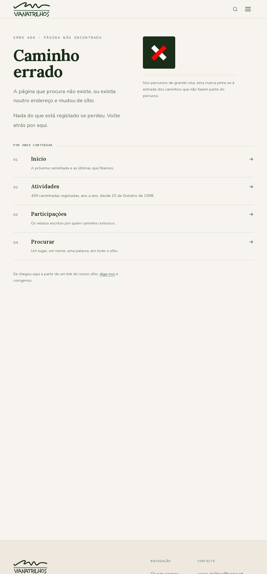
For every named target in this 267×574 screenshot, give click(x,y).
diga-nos (107, 273)
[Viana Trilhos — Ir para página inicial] (31, 9)
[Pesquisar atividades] (235, 9)
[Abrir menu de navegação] (248, 9)
